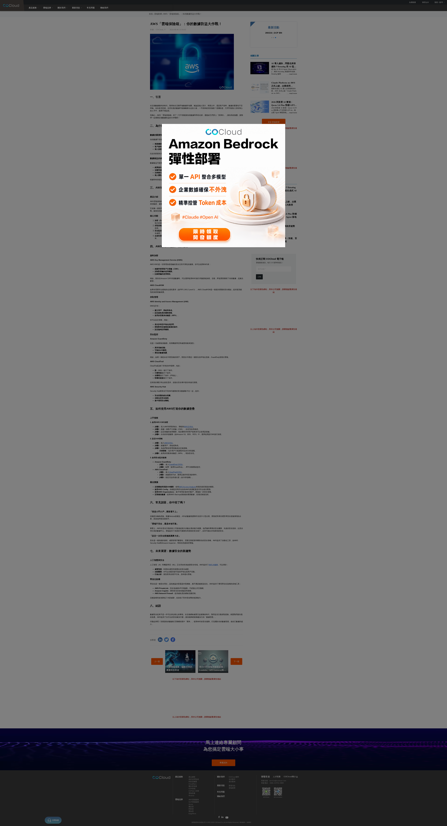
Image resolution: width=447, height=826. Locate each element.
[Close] (286, 123)
